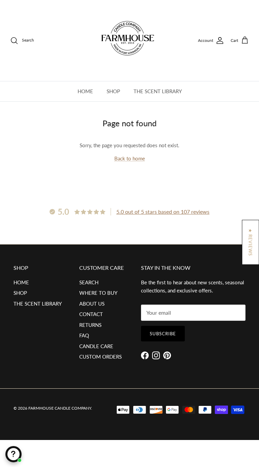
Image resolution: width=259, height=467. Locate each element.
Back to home (129, 158)
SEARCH (88, 282)
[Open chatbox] (13, 454)
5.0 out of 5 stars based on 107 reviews (162, 211)
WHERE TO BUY (98, 293)
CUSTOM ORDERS (100, 357)
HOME (85, 91)
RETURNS (90, 325)
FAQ (84, 335)
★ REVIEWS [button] (250, 242)
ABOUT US (92, 304)
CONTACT (91, 314)
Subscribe (163, 333)
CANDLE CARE (96, 346)
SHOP (113, 91)
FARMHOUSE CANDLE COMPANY (59, 408)
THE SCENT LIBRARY (158, 91)
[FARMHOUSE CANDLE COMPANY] (129, 40)
